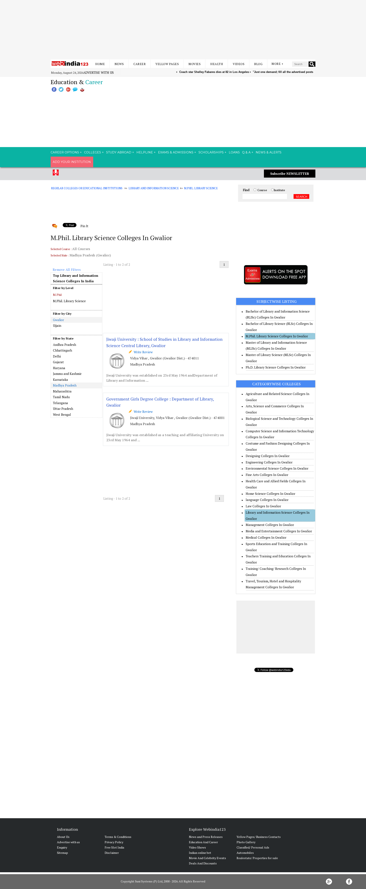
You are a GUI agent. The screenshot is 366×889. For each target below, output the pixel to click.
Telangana (60, 403)
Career (139, 64)
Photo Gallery (246, 842)
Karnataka (60, 379)
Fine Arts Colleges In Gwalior (267, 475)
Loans (234, 152)
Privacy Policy (114, 842)
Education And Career (203, 842)
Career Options (65, 152)
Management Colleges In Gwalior (270, 525)
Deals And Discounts (203, 863)
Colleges (92, 152)
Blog (258, 64)
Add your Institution (72, 162)
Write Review (142, 352)
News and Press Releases (206, 837)
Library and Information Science (154, 188)
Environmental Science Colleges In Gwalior (277, 468)
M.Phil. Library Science (201, 188)
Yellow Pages (167, 64)
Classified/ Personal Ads (253, 847)
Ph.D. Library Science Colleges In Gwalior (276, 367)
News (119, 64)
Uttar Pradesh (63, 408)
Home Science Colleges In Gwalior (270, 493)
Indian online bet (200, 853)
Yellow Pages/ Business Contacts (259, 837)
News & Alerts (268, 152)
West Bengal (62, 414)
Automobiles (245, 853)
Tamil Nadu (61, 397)
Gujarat (58, 362)
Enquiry (62, 847)
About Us (63, 837)
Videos (238, 64)
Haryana (59, 368)
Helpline (144, 152)
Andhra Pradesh (64, 344)
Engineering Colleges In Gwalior (269, 462)
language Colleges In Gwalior (267, 500)
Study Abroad (118, 152)
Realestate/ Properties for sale (257, 858)
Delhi (57, 356)
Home (100, 64)
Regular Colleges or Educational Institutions (86, 188)
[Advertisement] (183, 29)
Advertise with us (98, 72)
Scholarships (211, 152)
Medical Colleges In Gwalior (266, 537)
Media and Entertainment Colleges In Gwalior (279, 531)
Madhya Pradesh (64, 385)
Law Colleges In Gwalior (263, 506)
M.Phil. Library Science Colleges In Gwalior (277, 336)
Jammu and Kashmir (67, 373)
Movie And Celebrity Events (207, 858)
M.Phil (57, 295)
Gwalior (58, 320)
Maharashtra (62, 391)
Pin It (84, 226)
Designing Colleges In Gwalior (268, 456)
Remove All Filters (67, 269)
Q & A (246, 152)
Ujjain (57, 325)
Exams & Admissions (175, 152)
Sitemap (62, 853)
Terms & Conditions (118, 837)
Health (216, 64)
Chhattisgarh (62, 350)
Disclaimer (112, 853)
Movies (195, 64)
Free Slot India (114, 847)
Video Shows (197, 847)
